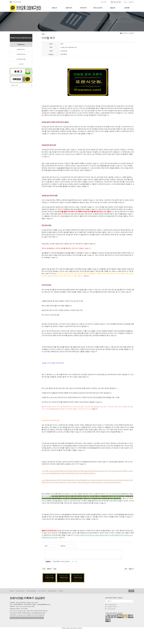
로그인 (125, 2)
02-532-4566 (17, 2)
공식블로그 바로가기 (112, 606)
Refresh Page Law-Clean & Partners (72, 628)
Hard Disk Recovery (21, 54)
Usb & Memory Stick (21, 59)
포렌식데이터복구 (20, 591)
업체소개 (12, 591)
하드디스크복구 (42, 591)
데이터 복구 (83, 8)
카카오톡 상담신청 (111, 604)
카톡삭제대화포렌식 (31, 591)
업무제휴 (127, 8)
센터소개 (54, 8)
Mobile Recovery (21, 49)
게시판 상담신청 (111, 608)
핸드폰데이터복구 (52, 591)
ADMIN (131, 591)
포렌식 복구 (69, 8)
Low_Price (21, 64)
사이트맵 (60, 591)
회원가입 (131, 2)
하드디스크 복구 (97, 8)
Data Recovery (21, 44)
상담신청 (112, 8)
